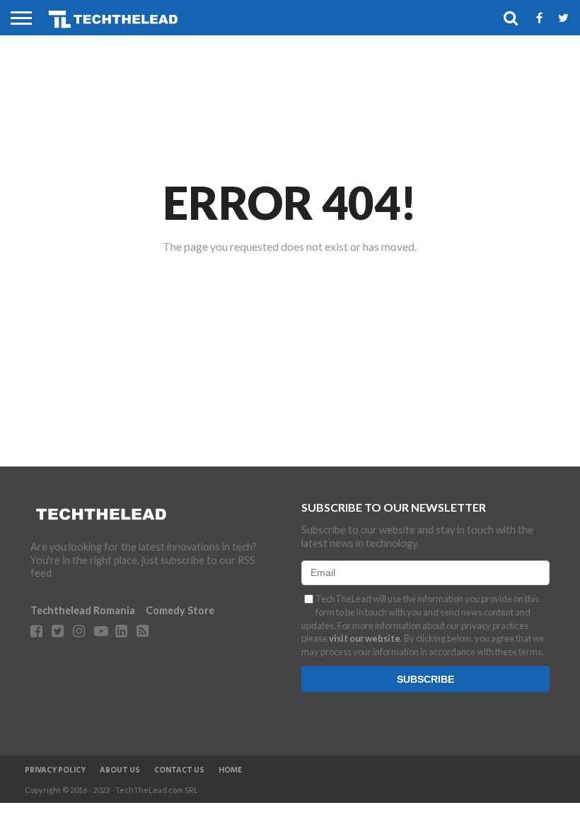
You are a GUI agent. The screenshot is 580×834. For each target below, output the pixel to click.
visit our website (364, 638)
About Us (120, 770)
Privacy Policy (55, 770)
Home (230, 770)
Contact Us (179, 770)
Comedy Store (180, 610)
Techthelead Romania (82, 610)
